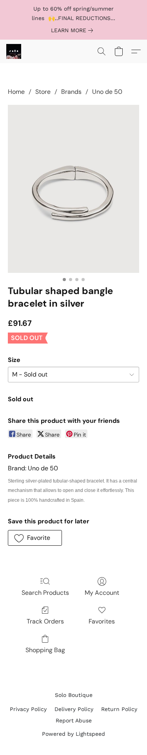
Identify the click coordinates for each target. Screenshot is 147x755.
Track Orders (45, 621)
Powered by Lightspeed (73, 734)
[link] (73, 30)
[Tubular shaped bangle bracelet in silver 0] (73, 188)
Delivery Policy (73, 709)
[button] (14, 51)
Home (16, 92)
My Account (102, 593)
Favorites (102, 621)
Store (43, 92)
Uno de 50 (107, 92)
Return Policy (119, 709)
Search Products (45, 593)
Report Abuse (74, 720)
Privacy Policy (28, 709)
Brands (71, 92)
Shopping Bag (45, 650)
